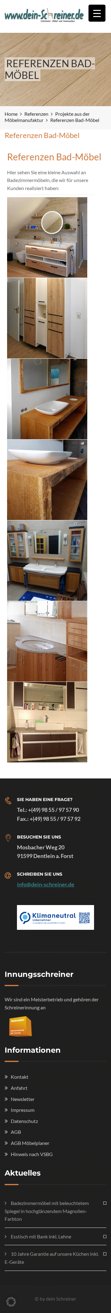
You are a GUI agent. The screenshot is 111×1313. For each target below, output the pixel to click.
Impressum (23, 1110)
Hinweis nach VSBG (32, 1154)
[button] (11, 1302)
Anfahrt (19, 1088)
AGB (16, 1132)
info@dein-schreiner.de (45, 884)
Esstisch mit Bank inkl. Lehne (41, 1236)
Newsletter (23, 1099)
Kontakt (19, 1077)
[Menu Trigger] (96, 13)
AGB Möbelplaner (30, 1143)
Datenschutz (24, 1121)
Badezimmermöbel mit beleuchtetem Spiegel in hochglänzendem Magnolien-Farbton (47, 1211)
